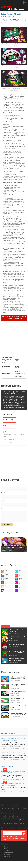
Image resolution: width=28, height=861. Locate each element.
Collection (10, 816)
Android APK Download (10, 442)
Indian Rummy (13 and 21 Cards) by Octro (14, 435)
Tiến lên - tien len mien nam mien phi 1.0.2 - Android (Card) (18, 714)
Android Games (8, 852)
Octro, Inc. (17, 20)
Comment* (4, 509)
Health (16, 823)
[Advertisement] (14, 336)
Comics (17, 816)
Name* (3, 485)
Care (3, 816)
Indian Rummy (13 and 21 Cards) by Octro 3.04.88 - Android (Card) (16, 653)
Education (5, 820)
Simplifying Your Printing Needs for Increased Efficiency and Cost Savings (12, 776)
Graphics (9, 823)
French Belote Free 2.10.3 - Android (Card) (18, 692)
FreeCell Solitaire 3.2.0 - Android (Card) (17, 699)
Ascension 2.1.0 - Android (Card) (18, 706)
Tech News (7, 766)
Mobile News (8, 733)
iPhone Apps (8, 856)
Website (3, 501)
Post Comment (7, 524)
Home (22, 823)
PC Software (7, 849)
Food (3, 823)
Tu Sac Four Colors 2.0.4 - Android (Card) (16, 630)
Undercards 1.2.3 (7, 548)
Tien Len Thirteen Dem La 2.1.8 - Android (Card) (16, 659)
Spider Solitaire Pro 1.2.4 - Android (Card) (18, 685)
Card (5, 439)
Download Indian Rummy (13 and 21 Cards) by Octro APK (14, 318)
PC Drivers (7, 854)
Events (22, 820)
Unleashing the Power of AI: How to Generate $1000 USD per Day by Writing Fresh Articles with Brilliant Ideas (13, 744)
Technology (16, 748)
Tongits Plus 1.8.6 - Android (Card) (17, 637)
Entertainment (14, 820)
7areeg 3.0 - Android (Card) (16, 644)
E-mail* (3, 493)
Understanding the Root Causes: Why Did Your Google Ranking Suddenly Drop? (13, 756)
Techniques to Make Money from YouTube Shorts (13, 788)
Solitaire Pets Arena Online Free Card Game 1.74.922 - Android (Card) (18, 678)
